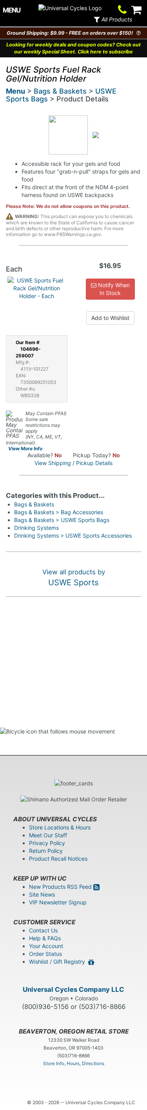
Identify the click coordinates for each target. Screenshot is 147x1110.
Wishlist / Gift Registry (58, 961)
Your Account (46, 946)
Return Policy (46, 850)
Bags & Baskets (60, 91)
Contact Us (43, 930)
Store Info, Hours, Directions (73, 1063)
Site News (42, 894)
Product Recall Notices (58, 858)
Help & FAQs (45, 938)
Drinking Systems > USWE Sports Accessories (73, 535)
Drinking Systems (36, 527)
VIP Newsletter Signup (58, 902)
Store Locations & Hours (60, 827)
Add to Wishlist (110, 317)
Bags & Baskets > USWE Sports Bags (61, 520)
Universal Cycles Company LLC (73, 989)
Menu (15, 91)
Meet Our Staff (48, 835)
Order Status (45, 953)
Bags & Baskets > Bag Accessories (58, 512)
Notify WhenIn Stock (113, 289)
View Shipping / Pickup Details (73, 463)
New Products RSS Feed (61, 886)
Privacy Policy (47, 843)
